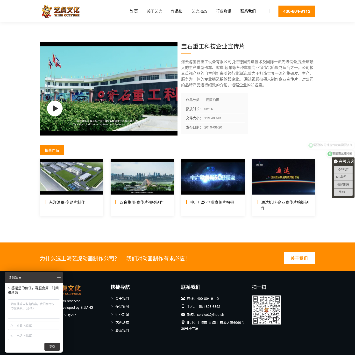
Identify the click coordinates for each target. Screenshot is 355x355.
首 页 (133, 11)
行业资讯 (223, 11)
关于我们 (299, 258)
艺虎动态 (199, 11)
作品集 (177, 11)
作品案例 (122, 306)
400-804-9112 (296, 11)
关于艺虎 (154, 11)
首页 (43, 27)
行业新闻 (122, 314)
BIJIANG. (87, 307)
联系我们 (248, 11)
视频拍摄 (60, 27)
